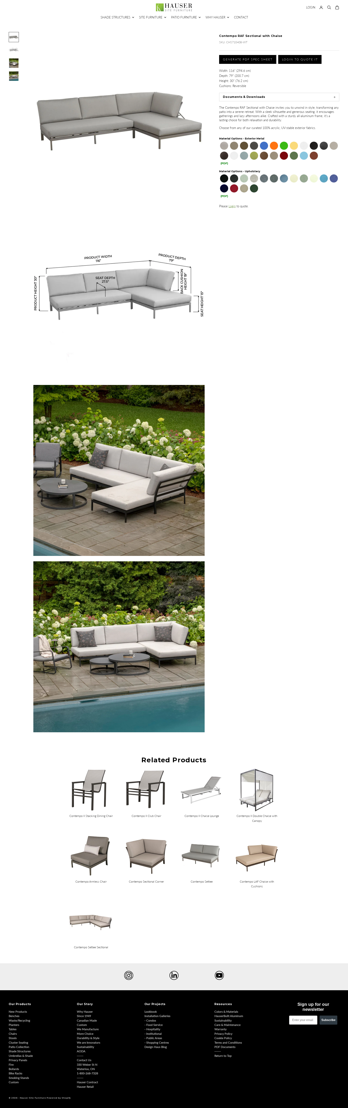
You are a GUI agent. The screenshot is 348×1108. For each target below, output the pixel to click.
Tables (12, 1029)
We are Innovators (88, 1042)
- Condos (150, 1020)
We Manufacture (88, 1029)
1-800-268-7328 (87, 1073)
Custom (14, 1082)
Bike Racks (15, 1073)
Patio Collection (19, 1046)
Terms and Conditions (228, 1042)
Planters (14, 1024)
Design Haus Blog (155, 1046)
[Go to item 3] (14, 63)
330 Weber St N (87, 1064)
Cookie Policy (223, 1038)
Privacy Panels (18, 1060)
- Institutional (153, 1033)
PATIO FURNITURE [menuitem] (184, 17)
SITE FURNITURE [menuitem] (150, 17)
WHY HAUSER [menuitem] (215, 17)
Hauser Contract (87, 1082)
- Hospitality (152, 1029)
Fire (11, 1064)
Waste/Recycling (19, 1020)
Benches (14, 1016)
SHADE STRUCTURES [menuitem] (115, 17)
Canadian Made (87, 1020)
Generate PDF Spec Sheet (247, 59)
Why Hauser (85, 1011)
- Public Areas (153, 1038)
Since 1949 (84, 1016)
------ (80, 1055)
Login (232, 206)
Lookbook (150, 1011)
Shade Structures (20, 1051)
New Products (18, 1011)
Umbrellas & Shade (21, 1055)
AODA (81, 1051)
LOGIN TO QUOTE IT (300, 59)
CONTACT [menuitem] (241, 17)
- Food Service (153, 1024)
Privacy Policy (223, 1033)
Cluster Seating (18, 1042)
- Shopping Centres (156, 1042)
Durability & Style (88, 1038)
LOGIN (310, 7)
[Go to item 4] (14, 76)
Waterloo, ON (86, 1069)
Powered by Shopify (59, 1098)
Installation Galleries (157, 1016)
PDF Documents (224, 1046)
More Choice (85, 1033)
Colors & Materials (226, 1011)
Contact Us (84, 1060)
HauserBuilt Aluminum (228, 1016)
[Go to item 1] (14, 37)
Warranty (220, 1029)
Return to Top (223, 1055)
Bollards (14, 1069)
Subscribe (328, 1020)
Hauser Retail (85, 1086)
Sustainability (85, 1046)
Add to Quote (224, 311)
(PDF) (224, 163)
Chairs (13, 1033)
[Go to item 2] (14, 50)
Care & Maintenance (227, 1024)
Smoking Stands (19, 1077)
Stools (13, 1038)
